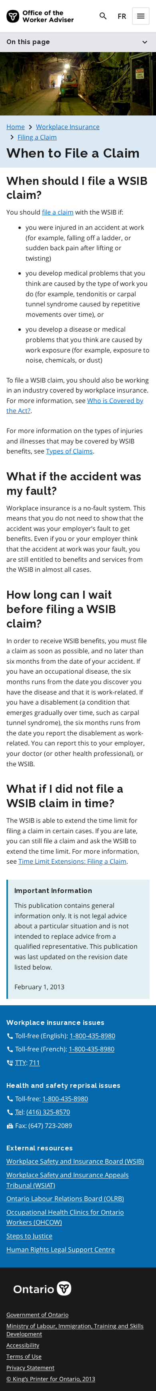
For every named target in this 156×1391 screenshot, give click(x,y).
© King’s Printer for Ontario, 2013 (50, 1379)
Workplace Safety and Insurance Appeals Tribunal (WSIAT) (67, 1180)
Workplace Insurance (68, 126)
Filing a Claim (37, 137)
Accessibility (22, 1345)
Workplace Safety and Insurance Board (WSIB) (75, 1161)
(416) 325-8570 (48, 1112)
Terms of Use (24, 1356)
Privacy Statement (30, 1367)
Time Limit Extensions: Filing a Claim (72, 861)
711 (34, 1062)
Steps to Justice (29, 1235)
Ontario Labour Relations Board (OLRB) (65, 1198)
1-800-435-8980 (92, 1035)
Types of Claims (69, 451)
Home (15, 126)
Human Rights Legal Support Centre (60, 1249)
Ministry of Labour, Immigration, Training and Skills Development (75, 1330)
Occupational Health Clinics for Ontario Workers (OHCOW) (65, 1217)
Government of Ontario (37, 1314)
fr (122, 16)
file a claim (58, 212)
